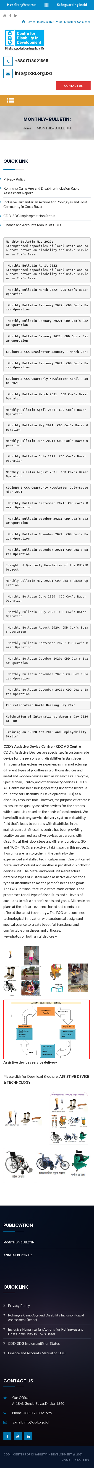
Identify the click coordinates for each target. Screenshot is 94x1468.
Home (27, 128)
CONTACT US (73, 85)
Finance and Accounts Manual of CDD (32, 225)
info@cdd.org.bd (33, 73)
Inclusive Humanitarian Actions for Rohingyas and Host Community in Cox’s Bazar (45, 204)
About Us (81, 1460)
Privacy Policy (14, 179)
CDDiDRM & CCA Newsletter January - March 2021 (47, 352)
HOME (66, 1460)
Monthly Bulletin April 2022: (33, 265)
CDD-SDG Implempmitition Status (29, 216)
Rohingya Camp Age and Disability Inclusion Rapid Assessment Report (41, 190)
